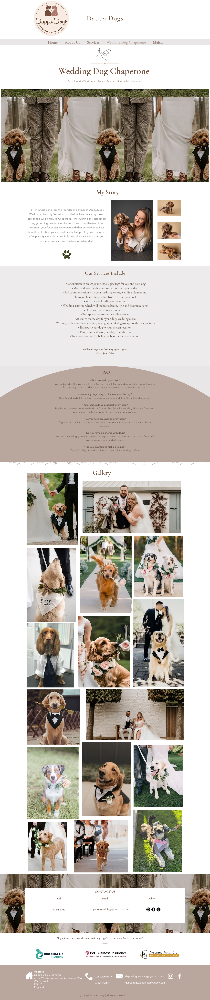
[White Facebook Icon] (179, 976)
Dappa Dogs (105, 18)
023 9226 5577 (103, 976)
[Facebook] (153, 909)
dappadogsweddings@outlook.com (109, 909)
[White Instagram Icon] (170, 976)
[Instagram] (148, 909)
